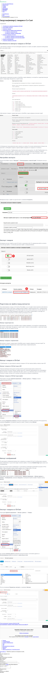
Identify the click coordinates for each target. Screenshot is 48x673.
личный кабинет (36, 636)
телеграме (26, 636)
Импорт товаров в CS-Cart (9, 34)
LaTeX (7, 664)
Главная (4, 640)
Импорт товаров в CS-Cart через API (14, 36)
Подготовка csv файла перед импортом (12, 30)
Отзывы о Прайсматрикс (7, 642)
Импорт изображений (7, 39)
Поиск (45, 626)
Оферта (4, 648)
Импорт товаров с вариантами (13, 33)
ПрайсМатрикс (3, 1)
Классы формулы (3, 663)
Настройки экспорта (7, 27)
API (3, 644)
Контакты (4, 10)
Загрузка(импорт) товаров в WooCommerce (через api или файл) (13, 624)
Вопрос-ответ (5, 4)
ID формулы (2, 661)
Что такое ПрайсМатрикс (7, 3)
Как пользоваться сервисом (8, 646)
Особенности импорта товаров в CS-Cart (12, 26)
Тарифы (4, 7)
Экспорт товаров (6, 29)
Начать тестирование (24, 633)
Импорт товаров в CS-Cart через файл (15, 37)
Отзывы (4, 6)
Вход (3, 11)
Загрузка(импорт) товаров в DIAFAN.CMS (10, 623)
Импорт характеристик (11, 32)
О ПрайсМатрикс (6, 641)
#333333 (2, 660)
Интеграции (5, 8)
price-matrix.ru (3, 651)
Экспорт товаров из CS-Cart (9, 40)
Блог (3, 643)
